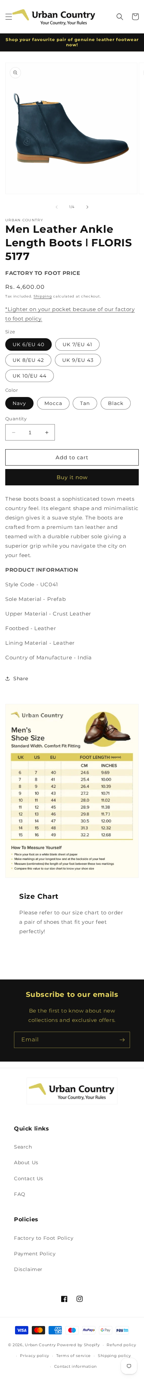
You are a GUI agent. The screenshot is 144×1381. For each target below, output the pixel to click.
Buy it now (72, 477)
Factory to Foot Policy (43, 1238)
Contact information (75, 1366)
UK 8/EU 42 (28, 360)
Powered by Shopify (78, 1344)
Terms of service (73, 1355)
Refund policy (121, 1344)
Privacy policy (34, 1355)
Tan (85, 403)
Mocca (53, 403)
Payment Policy (35, 1254)
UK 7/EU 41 (77, 344)
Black (115, 403)
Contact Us (28, 1178)
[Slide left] (56, 207)
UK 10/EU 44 (29, 376)
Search (23, 1147)
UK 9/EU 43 (78, 360)
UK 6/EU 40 (28, 344)
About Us (26, 1162)
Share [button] (20, 678)
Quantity (16, 418)
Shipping (43, 296)
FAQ (20, 1194)
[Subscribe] (122, 1040)
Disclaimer (28, 1269)
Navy (19, 403)
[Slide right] (87, 207)
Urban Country (40, 1344)
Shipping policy (114, 1355)
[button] (8, 16)
